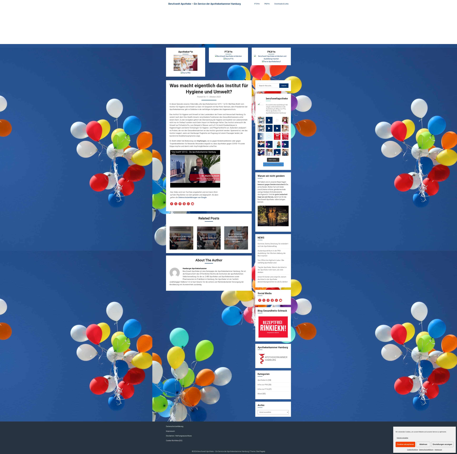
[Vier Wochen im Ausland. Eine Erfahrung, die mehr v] (277, 128)
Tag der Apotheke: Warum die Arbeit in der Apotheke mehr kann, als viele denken (272, 269)
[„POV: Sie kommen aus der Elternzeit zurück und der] (269, 136)
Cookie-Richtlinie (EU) (174, 441)
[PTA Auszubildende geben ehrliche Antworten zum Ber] (285, 144)
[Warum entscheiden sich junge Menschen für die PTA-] (277, 152)
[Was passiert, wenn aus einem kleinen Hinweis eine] (285, 120)
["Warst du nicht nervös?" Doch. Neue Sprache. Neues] (269, 128)
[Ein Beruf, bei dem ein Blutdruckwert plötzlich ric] (277, 120)
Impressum (438, 450)
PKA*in (267, 4)
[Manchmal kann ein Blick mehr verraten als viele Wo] (261, 128)
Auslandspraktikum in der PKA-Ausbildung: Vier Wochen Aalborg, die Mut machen (272, 253)
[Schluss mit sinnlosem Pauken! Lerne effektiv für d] (261, 152)
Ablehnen (423, 444)
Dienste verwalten (402, 438)
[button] (171, 203)
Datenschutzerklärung (426, 450)
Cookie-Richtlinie (412, 450)
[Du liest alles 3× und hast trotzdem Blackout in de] (285, 152)
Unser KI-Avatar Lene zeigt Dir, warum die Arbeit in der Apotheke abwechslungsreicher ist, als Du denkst (273, 279)
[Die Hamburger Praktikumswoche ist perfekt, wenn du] (269, 152)
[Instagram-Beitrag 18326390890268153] (261, 144)
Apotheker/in (263, 380)
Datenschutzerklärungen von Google (192, 197)
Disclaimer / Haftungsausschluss (179, 436)
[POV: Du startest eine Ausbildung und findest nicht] (261, 136)
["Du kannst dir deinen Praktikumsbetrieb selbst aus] (269, 120)
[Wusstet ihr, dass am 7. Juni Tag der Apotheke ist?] (277, 136)
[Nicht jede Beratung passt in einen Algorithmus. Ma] (261, 120)
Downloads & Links (281, 4)
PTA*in (257, 4)
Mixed (260, 394)
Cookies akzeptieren (405, 444)
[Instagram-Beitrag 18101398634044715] (277, 144)
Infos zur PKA (263, 385)
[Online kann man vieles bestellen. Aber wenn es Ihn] (285, 128)
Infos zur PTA (263, 389)
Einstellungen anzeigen (442, 444)
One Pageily (260, 451)
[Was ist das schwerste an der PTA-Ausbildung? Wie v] (269, 144)
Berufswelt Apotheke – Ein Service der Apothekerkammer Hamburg (204, 3)
